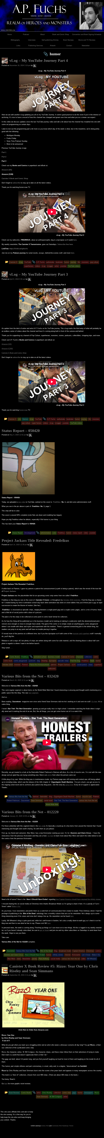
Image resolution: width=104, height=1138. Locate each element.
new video (21, 502)
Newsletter (86, 45)
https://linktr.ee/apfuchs (18, 249)
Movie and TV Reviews (86, 40)
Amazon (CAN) (7, 349)
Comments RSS (57, 1125)
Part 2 (4, 157)
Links (18, 45)
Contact (69, 45)
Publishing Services (35, 45)
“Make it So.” (16, 906)
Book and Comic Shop (60, 34)
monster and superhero (81, 634)
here (75, 240)
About (42, 34)
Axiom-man (23, 410)
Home (9, 34)
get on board (44, 930)
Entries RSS (45, 1125)
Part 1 (4, 152)
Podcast (26, 34)
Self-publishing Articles (50, 40)
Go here (94, 702)
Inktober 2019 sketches (72, 600)
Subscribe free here (65, 244)
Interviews (32, 40)
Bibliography (15, 40)
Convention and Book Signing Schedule (86, 34)
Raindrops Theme (67, 1125)
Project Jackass (10, 591)
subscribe (16, 183)
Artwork (53, 45)
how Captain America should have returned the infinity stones (78, 899)
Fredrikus (56, 502)
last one (41, 826)
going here (69, 785)
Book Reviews (68, 40)
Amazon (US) (7, 170)
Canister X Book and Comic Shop (15, 178)
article (49, 775)
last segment (33, 693)
